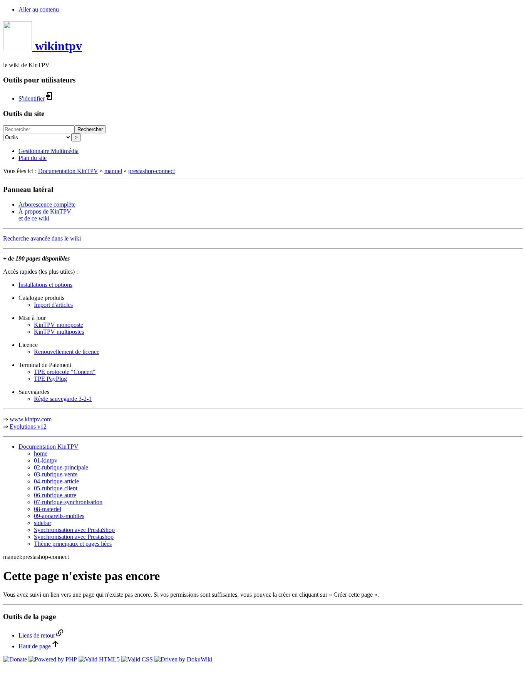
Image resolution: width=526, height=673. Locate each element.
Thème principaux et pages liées (73, 543)
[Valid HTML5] (99, 659)
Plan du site (32, 158)
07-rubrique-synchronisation (68, 502)
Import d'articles (53, 304)
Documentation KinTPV (68, 171)
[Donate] (15, 659)
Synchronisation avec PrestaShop (74, 530)
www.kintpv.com (31, 419)
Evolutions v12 (28, 426)
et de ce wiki (33, 218)
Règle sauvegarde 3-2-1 (63, 398)
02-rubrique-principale (61, 467)
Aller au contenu (38, 9)
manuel (113, 171)
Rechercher (90, 129)
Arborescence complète (46, 204)
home (40, 453)
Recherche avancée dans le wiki (42, 238)
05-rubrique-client (55, 488)
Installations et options (45, 284)
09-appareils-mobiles (59, 516)
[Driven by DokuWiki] (183, 659)
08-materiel (47, 509)
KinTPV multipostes (59, 331)
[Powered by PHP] (52, 659)
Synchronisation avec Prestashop (74, 536)
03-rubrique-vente (55, 474)
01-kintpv (45, 460)
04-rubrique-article (56, 481)
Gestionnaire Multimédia (48, 151)
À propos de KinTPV (44, 211)
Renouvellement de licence (66, 351)
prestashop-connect (151, 171)
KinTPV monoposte (58, 324)
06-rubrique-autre (55, 495)
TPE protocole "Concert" (64, 371)
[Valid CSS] (137, 659)
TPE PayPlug (50, 378)
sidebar (42, 523)
